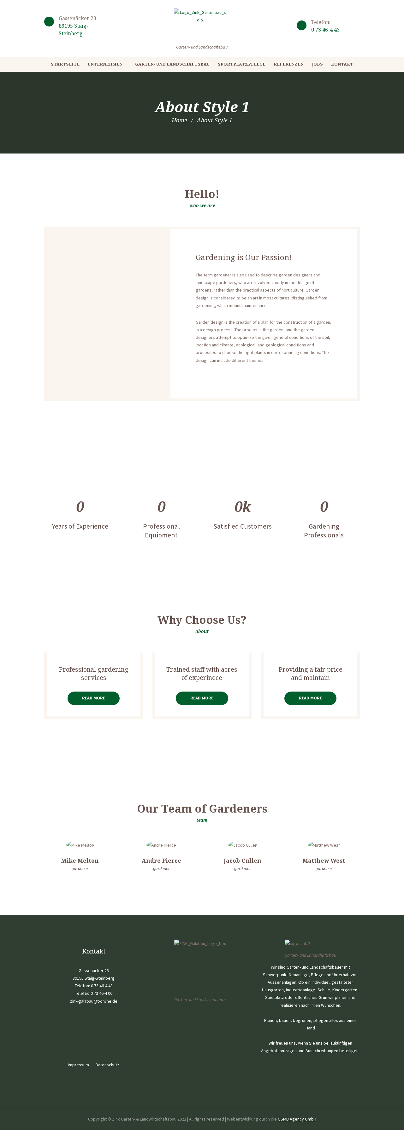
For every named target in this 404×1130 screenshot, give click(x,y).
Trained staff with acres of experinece (201, 673)
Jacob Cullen (242, 860)
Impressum (78, 1065)
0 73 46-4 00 (101, 993)
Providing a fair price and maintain (310, 673)
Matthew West (324, 860)
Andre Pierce (161, 860)
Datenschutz (107, 1065)
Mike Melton (80, 860)
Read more (93, 698)
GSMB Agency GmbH (297, 1119)
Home (179, 120)
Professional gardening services (93, 673)
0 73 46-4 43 (325, 29)
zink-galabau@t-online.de (93, 1001)
